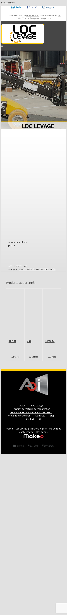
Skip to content (8, 2)
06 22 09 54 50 (32, 15)
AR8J (29, 341)
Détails (16, 356)
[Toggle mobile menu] (2, 46)
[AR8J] (33, 313)
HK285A (50, 341)
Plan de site (42, 431)
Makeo (9, 428)
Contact (30, 419)
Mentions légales (38, 428)
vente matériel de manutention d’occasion (31, 412)
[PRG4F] (15, 313)
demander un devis (17, 242)
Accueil (22, 405)
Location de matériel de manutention (31, 408)
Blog (52, 415)
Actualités (40, 415)
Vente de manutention (19, 415)
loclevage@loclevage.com (39, 18)
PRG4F (12, 341)
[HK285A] (52, 313)
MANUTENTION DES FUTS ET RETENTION (37, 269)
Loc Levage (37, 405)
